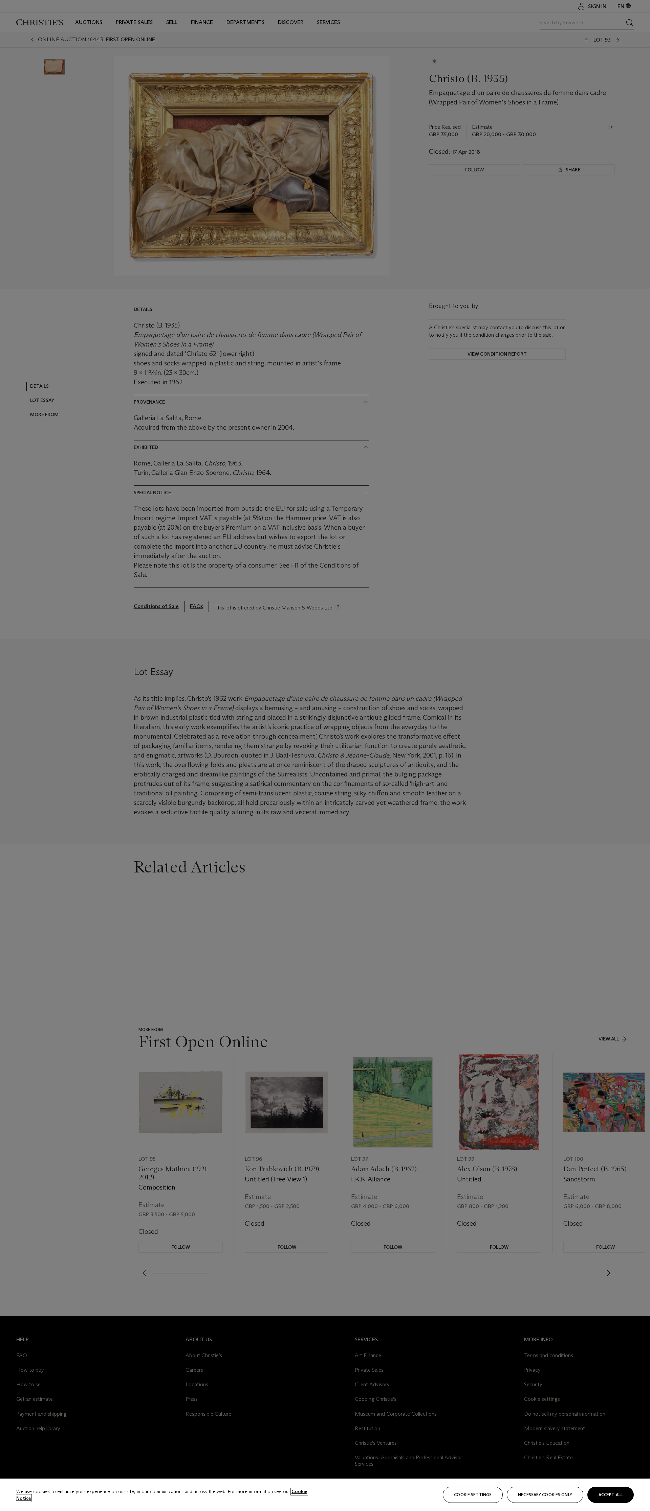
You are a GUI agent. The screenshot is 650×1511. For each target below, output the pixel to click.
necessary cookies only (545, 1494)
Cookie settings (473, 1494)
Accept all (611, 1494)
